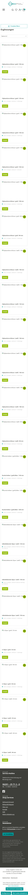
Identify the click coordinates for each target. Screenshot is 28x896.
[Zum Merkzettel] (24, 45)
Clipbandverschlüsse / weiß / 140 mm (13, 338)
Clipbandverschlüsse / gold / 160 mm (13, 167)
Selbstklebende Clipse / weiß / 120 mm (13, 544)
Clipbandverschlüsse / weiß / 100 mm (13, 270)
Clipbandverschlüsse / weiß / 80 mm (12, 441)
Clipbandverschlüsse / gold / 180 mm (13, 201)
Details (5, 72)
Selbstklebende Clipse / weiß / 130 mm (13, 579)
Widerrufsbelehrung (8, 814)
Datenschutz (6, 878)
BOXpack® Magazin (8, 804)
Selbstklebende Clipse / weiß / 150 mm (13, 615)
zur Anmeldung (8, 834)
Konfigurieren (6, 893)
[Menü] (4, 9)
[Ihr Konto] (20, 9)
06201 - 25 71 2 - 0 (11, 784)
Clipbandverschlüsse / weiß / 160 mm (13, 372)
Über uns (5, 807)
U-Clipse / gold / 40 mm (9, 684)
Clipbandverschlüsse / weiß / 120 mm (13, 304)
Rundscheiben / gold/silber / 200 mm (13, 510)
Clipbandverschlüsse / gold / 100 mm (13, 64)
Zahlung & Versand (8, 802)
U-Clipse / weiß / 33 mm (9, 718)
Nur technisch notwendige (14, 889)
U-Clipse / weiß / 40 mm (9, 752)
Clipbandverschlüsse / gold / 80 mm (12, 235)
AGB (3, 812)
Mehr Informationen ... (14, 886)
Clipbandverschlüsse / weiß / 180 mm (13, 407)
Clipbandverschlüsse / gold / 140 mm (13, 133)
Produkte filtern (15, 26)
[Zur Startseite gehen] (14, 4)
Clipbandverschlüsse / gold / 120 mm (13, 98)
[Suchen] (12, 9)
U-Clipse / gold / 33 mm (9, 650)
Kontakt (4, 809)
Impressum (14, 878)
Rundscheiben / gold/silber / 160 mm (13, 475)
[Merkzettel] (16, 9)
